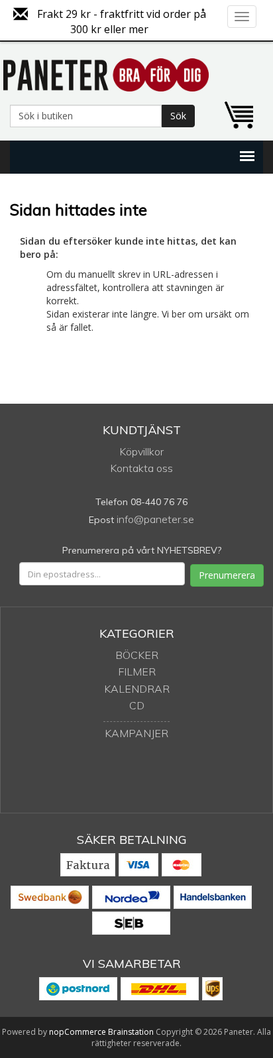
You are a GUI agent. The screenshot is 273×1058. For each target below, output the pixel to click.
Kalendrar (137, 688)
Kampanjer (136, 733)
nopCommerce (77, 1031)
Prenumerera (227, 575)
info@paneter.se (155, 519)
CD (136, 705)
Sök (178, 115)
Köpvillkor (141, 451)
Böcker (136, 655)
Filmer (137, 671)
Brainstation (132, 1031)
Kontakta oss (141, 468)
